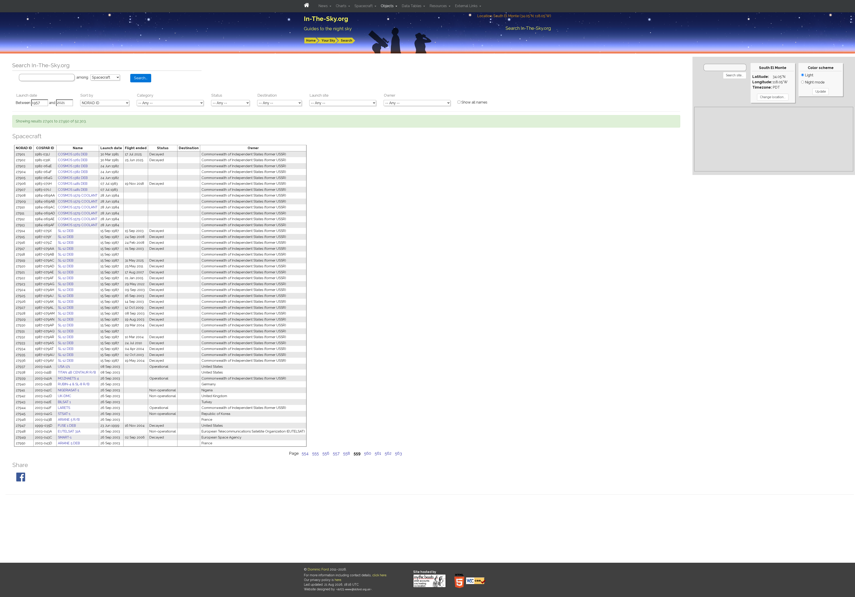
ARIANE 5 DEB (69, 443)
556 (325, 453)
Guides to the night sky (328, 28)
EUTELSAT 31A (69, 431)
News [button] (323, 6)
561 (378, 453)
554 (305, 453)
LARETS (64, 408)
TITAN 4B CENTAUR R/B (77, 372)
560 (367, 453)
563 (398, 453)
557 (336, 453)
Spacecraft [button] (364, 6)
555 (315, 453)
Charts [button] (341, 6)
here (338, 580)
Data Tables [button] (412, 6)
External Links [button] (466, 6)
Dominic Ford (318, 569)
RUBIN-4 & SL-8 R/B (74, 384)
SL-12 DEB (65, 231)
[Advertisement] (773, 139)
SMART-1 (64, 437)
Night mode (814, 82)
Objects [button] (388, 6)
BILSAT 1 (64, 402)
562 (388, 453)
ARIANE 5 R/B (69, 420)
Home (311, 40)
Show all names (473, 102)
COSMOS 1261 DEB (73, 154)
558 (346, 453)
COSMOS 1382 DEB (73, 166)
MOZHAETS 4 (68, 378)
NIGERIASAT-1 (68, 390)
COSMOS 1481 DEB (73, 184)
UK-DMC (64, 396)
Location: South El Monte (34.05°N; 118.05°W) (514, 16)
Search (346, 40)
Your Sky (328, 40)
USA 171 (64, 367)
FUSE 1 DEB (67, 426)
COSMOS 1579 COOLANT (78, 195)
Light (808, 75)
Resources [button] (439, 6)
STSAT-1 (64, 414)
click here (379, 575)
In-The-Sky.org (326, 18)
